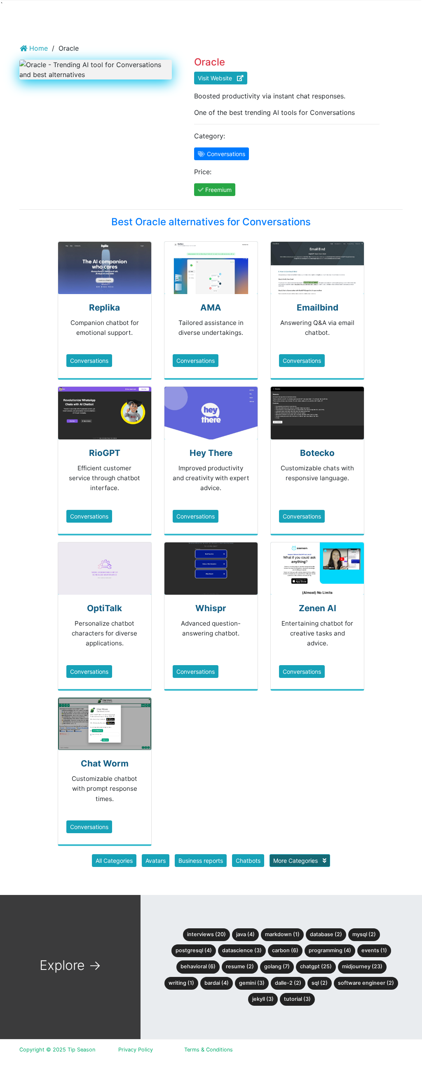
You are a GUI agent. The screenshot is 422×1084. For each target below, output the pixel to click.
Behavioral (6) (198, 966)
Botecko (317, 453)
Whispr (210, 608)
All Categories (114, 860)
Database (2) (326, 934)
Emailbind (317, 307)
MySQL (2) (364, 934)
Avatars (155, 860)
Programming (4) (330, 950)
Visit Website (217, 78)
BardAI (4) (216, 983)
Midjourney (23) (362, 966)
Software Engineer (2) (366, 983)
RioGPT (104, 453)
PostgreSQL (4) (194, 950)
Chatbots (248, 860)
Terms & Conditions (208, 1050)
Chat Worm (105, 763)
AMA (210, 307)
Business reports (200, 860)
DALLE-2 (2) (288, 983)
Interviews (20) (206, 934)
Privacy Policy (135, 1050)
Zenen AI (317, 608)
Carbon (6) (285, 950)
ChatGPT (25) (316, 966)
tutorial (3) (297, 999)
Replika (104, 307)
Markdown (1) (282, 934)
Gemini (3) (252, 983)
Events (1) (374, 950)
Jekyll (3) (263, 999)
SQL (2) (320, 983)
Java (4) (245, 934)
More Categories (296, 860)
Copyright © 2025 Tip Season (57, 1050)
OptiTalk (104, 608)
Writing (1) (181, 983)
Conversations (89, 360)
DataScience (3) (242, 950)
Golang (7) (277, 966)
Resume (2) (240, 966)
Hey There (211, 453)
